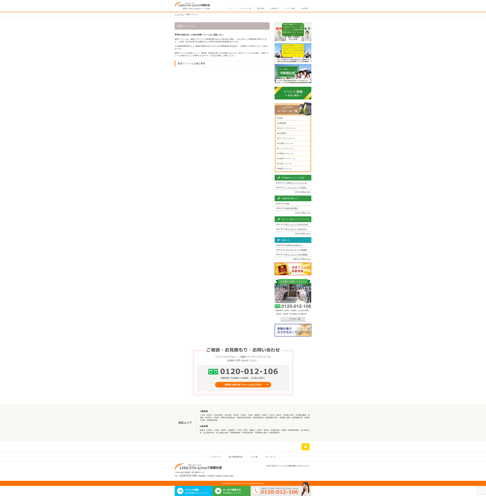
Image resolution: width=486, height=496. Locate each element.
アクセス (293, 319)
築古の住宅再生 (292, 208)
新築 (281, 118)
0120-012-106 (188, 475)
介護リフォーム (285, 164)
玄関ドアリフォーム (287, 158)
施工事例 (260, 8)
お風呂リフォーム (286, 143)
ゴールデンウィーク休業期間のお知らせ (301, 250)
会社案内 (304, 8)
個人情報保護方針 (236, 457)
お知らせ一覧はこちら (302, 259)
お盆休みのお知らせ (293, 245)
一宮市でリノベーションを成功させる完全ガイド (305, 183)
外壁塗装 (282, 133)
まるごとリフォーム (287, 128)
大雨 (287, 204)
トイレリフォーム (286, 148)
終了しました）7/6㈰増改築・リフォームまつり (304, 255)
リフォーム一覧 (245, 8)
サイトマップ (270, 457)
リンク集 (254, 457)
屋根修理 (282, 123)
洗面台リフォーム (286, 153)
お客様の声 (274, 8)
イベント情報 (290, 8)
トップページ (215, 457)
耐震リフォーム (285, 169)
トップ (230, 8)
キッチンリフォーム (287, 138)
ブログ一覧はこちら (303, 192)
